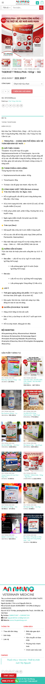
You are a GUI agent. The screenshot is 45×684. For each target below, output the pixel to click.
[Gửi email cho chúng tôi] (10, 671)
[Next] (40, 35)
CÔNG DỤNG (6, 83)
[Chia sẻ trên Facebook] (7, 105)
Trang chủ (6, 69)
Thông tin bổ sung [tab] (9, 122)
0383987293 (25, 615)
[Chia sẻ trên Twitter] (10, 105)
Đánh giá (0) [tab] (6, 126)
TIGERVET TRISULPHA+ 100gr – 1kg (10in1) (33, 476)
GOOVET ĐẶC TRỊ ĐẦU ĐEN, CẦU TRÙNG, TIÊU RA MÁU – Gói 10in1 (33, 381)
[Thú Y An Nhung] (22, 2)
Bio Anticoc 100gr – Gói (9, 507)
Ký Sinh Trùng (17, 69)
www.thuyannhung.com (18, 620)
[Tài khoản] (37, 2)
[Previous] (5, 35)
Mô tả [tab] (4, 118)
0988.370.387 (8, 681)
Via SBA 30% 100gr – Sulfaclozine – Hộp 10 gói (32, 414)
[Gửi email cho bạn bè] (14, 105)
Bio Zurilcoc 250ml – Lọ (9, 413)
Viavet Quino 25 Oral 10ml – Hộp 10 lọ (11, 476)
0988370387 (14, 615)
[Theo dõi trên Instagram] (6, 671)
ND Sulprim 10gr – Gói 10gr (32, 507)
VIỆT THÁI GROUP (30, 681)
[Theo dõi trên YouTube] (17, 671)
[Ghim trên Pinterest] (17, 105)
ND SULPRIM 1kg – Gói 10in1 (10, 445)
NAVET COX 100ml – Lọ (9, 537)
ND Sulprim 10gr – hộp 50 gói (33, 445)
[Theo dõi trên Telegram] (20, 671)
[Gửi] (41, 8)
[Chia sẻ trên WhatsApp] (3, 105)
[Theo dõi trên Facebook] (2, 671)
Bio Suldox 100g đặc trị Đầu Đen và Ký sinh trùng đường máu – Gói (33, 538)
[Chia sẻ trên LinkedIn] (21, 105)
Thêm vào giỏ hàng (22, 91)
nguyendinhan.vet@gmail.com (18, 618)
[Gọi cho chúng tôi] (13, 671)
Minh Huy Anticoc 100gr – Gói (11, 380)
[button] (3, 2)
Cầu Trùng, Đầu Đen (31, 69)
